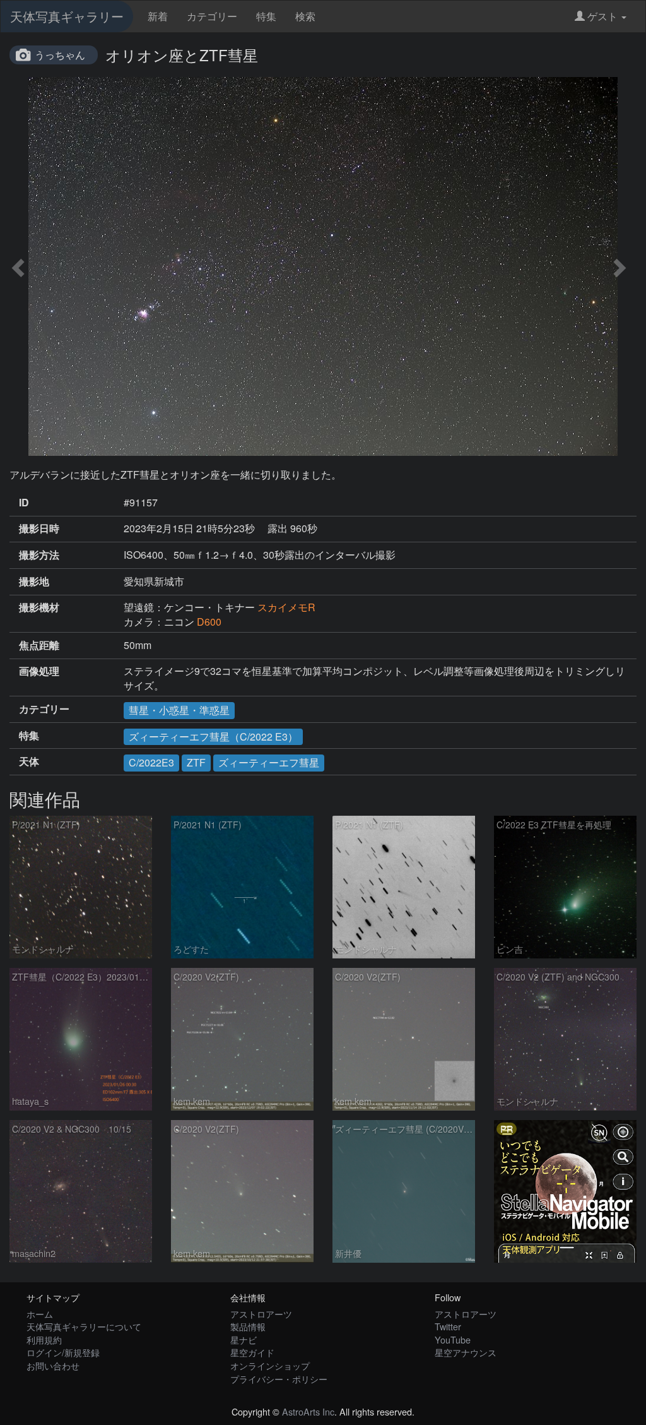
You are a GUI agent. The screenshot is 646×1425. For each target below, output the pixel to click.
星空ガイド (252, 1352)
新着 (158, 16)
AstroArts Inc (308, 1411)
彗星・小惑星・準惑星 (179, 710)
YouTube (453, 1339)
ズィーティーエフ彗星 (268, 762)
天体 (29, 761)
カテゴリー (212, 16)
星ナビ (243, 1339)
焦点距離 (39, 645)
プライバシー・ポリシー (278, 1378)
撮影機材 (39, 607)
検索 (305, 16)
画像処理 (39, 671)
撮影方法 (39, 555)
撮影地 (34, 581)
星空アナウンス (465, 1352)
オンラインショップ (270, 1365)
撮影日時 (39, 528)
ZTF (196, 762)
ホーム (39, 1313)
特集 (266, 16)
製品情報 (248, 1326)
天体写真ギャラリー (67, 16)
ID (24, 503)
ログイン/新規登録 (63, 1352)
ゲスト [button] (602, 16)
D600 (209, 621)
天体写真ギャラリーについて (83, 1326)
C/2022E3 (151, 762)
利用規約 (44, 1339)
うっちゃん (60, 54)
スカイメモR (286, 607)
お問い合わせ (52, 1365)
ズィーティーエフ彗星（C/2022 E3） (213, 736)
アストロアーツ (261, 1313)
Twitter (448, 1326)
